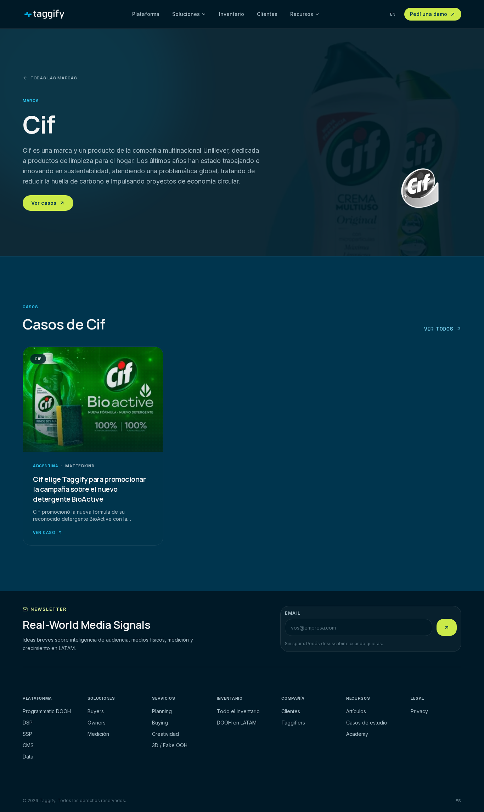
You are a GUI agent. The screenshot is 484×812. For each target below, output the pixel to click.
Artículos (356, 711)
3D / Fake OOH (169, 745)
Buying (160, 723)
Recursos (301, 14)
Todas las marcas (53, 78)
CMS (28, 745)
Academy (357, 734)
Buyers (96, 711)
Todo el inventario (238, 711)
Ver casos (43, 203)
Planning (162, 711)
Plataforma (145, 14)
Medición (98, 734)
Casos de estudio (366, 723)
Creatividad (165, 734)
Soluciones (186, 14)
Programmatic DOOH (47, 711)
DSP (28, 723)
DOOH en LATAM (237, 723)
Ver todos (439, 329)
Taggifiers (293, 723)
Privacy (419, 711)
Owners (97, 723)
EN (393, 14)
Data (28, 757)
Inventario (231, 14)
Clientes (267, 14)
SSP (27, 734)
